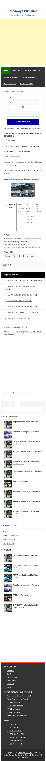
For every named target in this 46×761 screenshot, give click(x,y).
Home (6, 71)
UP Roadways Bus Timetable (17, 715)
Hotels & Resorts (12, 677)
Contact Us (10, 684)
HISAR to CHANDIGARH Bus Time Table (27, 452)
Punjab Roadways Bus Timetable (18, 699)
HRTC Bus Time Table (23, 319)
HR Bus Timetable (15, 731)
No (6, 140)
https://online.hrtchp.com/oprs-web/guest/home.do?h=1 (22, 247)
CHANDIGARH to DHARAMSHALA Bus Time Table (24, 281)
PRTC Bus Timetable (20, 481)
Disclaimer (10, 671)
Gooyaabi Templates (32, 755)
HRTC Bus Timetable (14, 709)
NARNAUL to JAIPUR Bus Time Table (26, 491)
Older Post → (18, 327)
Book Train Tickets (9, 539)
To (8, 110)
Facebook (16, 256)
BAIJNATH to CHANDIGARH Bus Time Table (22, 295)
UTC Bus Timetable (13, 702)
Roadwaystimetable (15, 741)
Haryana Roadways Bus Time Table (25, 422)
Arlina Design (9, 755)
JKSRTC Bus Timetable (15, 706)
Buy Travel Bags (8, 544)
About (9, 687)
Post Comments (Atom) (21, 393)
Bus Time (11, 319)
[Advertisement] (23, 42)
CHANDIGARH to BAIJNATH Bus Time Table (22, 307)
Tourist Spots (11, 681)
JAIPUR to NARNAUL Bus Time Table (26, 501)
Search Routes (23, 122)
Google (7, 256)
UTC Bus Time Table (16, 744)
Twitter (25, 256)
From (9, 98)
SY (9, 265)
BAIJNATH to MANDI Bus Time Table (19, 301)
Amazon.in (6, 531)
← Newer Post (9, 327)
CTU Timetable (14, 727)
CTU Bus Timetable (13, 712)
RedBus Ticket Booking (11, 535)
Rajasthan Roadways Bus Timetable (26, 432)
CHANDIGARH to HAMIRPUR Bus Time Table (22, 312)
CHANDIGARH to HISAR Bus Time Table (27, 471)
